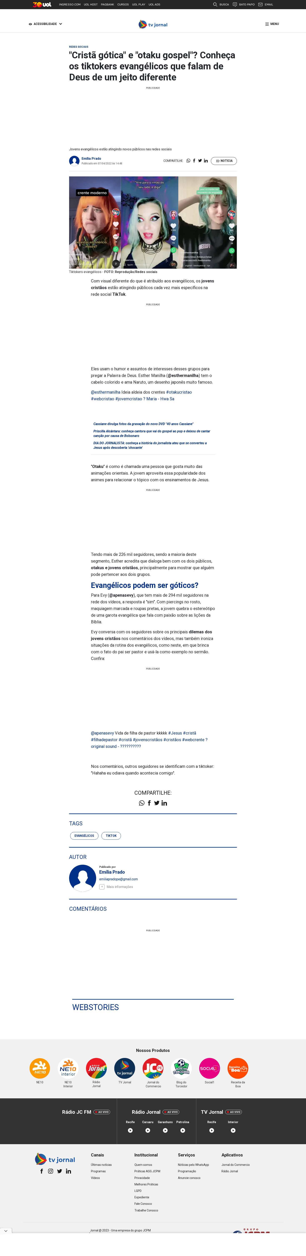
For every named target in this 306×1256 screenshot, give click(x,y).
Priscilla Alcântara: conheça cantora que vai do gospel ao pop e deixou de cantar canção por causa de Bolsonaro (151, 433)
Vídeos (95, 1178)
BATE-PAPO (247, 4)
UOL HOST (91, 4)
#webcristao (102, 398)
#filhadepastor (104, 739)
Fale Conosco (143, 1203)
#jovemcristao (128, 398)
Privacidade (142, 1178)
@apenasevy (102, 733)
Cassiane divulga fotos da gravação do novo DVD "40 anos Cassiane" (143, 424)
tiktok (111, 835)
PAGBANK (107, 4)
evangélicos (84, 835)
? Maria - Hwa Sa (158, 398)
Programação (187, 1171)
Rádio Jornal (229, 1171)
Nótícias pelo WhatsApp (193, 1164)
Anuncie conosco (189, 1178)
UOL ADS (154, 4)
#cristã (189, 733)
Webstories (95, 1007)
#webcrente (193, 739)
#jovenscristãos (147, 739)
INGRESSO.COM (70, 4)
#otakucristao (179, 392)
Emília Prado (91, 159)
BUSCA (224, 4)
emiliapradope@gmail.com (118, 879)
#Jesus (175, 733)
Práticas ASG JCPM (147, 1171)
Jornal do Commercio (235, 1164)
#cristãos (172, 739)
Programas (98, 1171)
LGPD (138, 1190)
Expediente (141, 1197)
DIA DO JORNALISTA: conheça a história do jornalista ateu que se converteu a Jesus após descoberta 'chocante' (150, 445)
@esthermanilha (105, 392)
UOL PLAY (138, 4)
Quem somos (143, 1164)
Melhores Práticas (146, 1184)
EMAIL (269, 4)
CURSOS (123, 4)
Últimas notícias (101, 1164)
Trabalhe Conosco (146, 1210)
